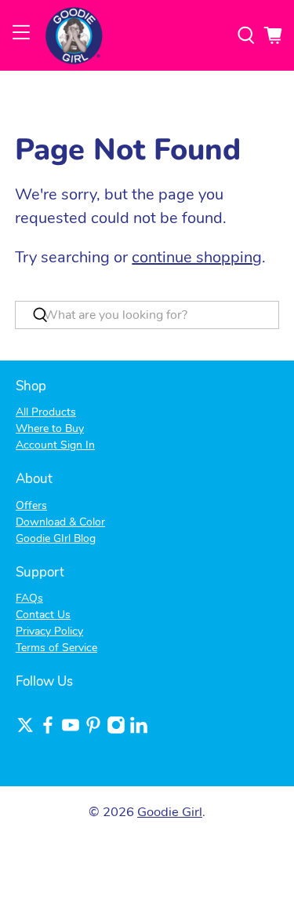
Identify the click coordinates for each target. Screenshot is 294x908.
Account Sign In (55, 445)
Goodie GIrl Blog (56, 538)
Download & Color (60, 521)
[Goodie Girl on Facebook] (47, 730)
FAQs (29, 598)
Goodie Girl (169, 812)
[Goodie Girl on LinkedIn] (138, 730)
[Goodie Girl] (133, 35)
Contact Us (43, 614)
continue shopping (197, 257)
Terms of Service (56, 647)
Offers (31, 505)
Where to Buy (50, 428)
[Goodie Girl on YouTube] (70, 730)
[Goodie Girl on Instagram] (116, 730)
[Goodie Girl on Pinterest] (93, 730)
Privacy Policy (49, 631)
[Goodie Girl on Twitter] (25, 730)
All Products (46, 412)
